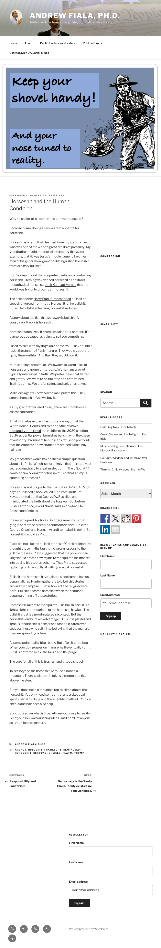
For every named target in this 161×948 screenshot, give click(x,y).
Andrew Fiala (54, 195)
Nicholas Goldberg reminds (55, 520)
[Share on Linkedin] (105, 529)
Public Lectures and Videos (57, 43)
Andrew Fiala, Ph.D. (75, 15)
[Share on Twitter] (115, 518)
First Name (107, 556)
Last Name (107, 575)
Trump (79, 753)
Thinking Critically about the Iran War (123, 469)
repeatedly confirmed (25, 431)
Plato (67, 753)
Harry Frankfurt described (52, 299)
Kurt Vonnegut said (23, 275)
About (29, 43)
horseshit (23, 753)
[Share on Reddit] (126, 518)
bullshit (35, 749)
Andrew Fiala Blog (30, 744)
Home (13, 43)
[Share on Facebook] (105, 518)
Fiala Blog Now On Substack (118, 427)
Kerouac (40, 753)
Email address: (110, 594)
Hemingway (72, 749)
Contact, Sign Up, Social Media (29, 52)
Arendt (21, 749)
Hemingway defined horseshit (46, 280)
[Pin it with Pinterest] (136, 518)
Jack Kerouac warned (60, 285)
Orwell (55, 753)
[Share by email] (115, 529)
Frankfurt (53, 749)
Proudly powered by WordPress (88, 929)
